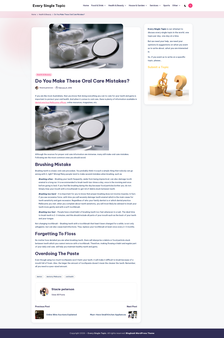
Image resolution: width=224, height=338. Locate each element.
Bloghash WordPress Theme (140, 333)
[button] (58, 295)
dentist (39, 277)
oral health (70, 277)
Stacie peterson (63, 289)
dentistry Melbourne (54, 277)
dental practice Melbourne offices (50, 102)
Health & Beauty (44, 75)
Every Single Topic (49, 5)
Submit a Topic (158, 67)
